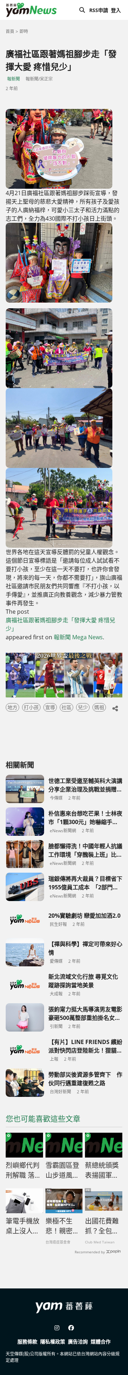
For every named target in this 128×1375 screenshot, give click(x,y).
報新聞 (13, 79)
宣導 (50, 707)
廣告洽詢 (78, 1341)
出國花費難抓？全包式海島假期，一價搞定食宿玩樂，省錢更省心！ (102, 1226)
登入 (116, 10)
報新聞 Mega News (78, 637)
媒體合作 (101, 1341)
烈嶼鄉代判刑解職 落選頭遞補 (23, 1171)
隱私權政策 (52, 1341)
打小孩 (31, 707)
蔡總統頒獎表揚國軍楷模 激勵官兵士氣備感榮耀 (102, 1171)
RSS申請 (98, 10)
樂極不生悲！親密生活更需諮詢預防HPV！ (62, 1226)
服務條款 (27, 1341)
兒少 (83, 707)
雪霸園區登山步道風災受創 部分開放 (62, 1171)
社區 (66, 707)
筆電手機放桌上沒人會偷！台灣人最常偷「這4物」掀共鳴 (22, 1226)
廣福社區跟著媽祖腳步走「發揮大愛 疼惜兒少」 (60, 624)
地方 (12, 707)
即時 (24, 31)
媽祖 (99, 707)
